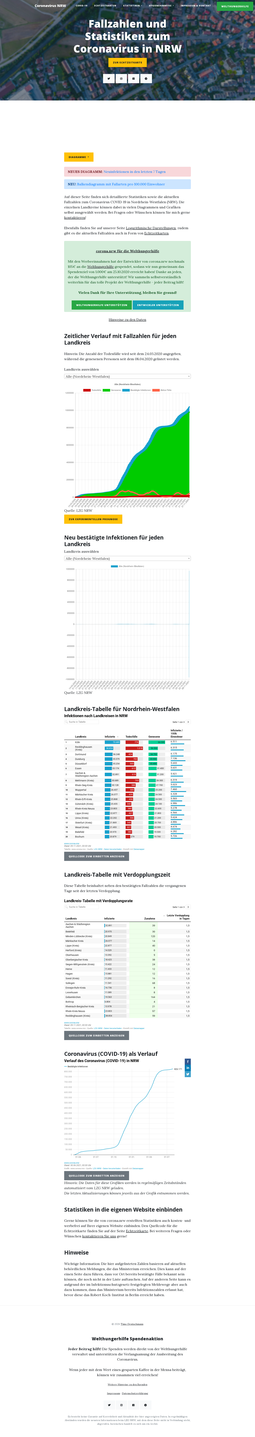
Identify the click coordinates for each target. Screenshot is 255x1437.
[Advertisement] (127, 126)
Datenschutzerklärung (135, 1393)
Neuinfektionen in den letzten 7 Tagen (135, 171)
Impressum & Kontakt (196, 5)
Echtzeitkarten (105, 5)
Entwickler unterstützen (158, 305)
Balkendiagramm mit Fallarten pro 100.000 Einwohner (121, 184)
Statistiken (132, 5)
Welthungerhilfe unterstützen (101, 305)
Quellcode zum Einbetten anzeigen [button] (97, 856)
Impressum (113, 1393)
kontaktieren (74, 217)
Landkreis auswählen (81, 369)
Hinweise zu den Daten (127, 319)
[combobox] (127, 376)
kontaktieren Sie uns (99, 1236)
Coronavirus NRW (50, 5)
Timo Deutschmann (132, 1324)
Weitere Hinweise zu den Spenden (127, 1384)
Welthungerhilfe (235, 6)
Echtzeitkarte (137, 1231)
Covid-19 (81, 5)
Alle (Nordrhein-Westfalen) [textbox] (88, 376)
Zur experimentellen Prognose (93, 519)
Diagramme (78, 157)
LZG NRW (84, 510)
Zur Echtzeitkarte (127, 62)
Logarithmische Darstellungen (151, 228)
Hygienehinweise (160, 5)
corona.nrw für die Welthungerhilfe (127, 251)
